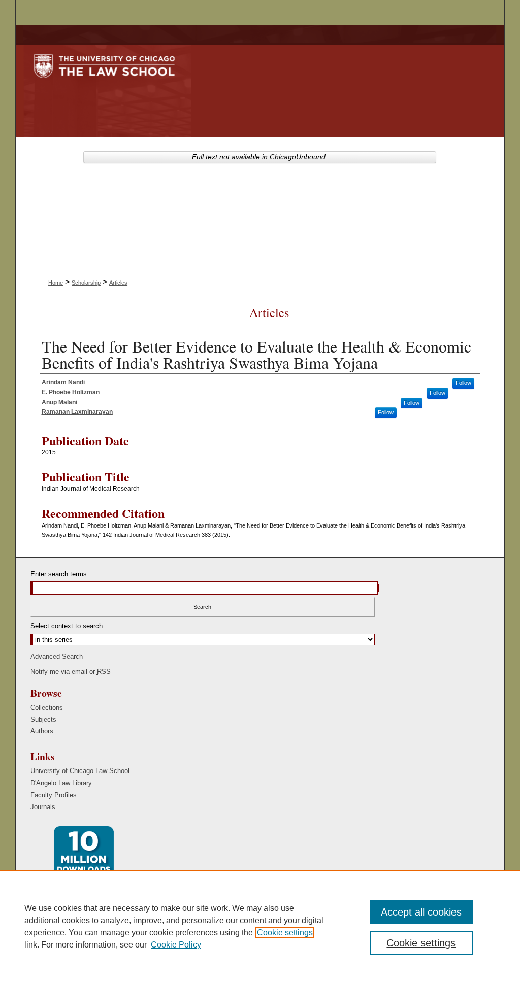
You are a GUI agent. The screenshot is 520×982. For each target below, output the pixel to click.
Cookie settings (285, 932)
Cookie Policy (176, 944)
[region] (260, 926)
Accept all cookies (421, 912)
